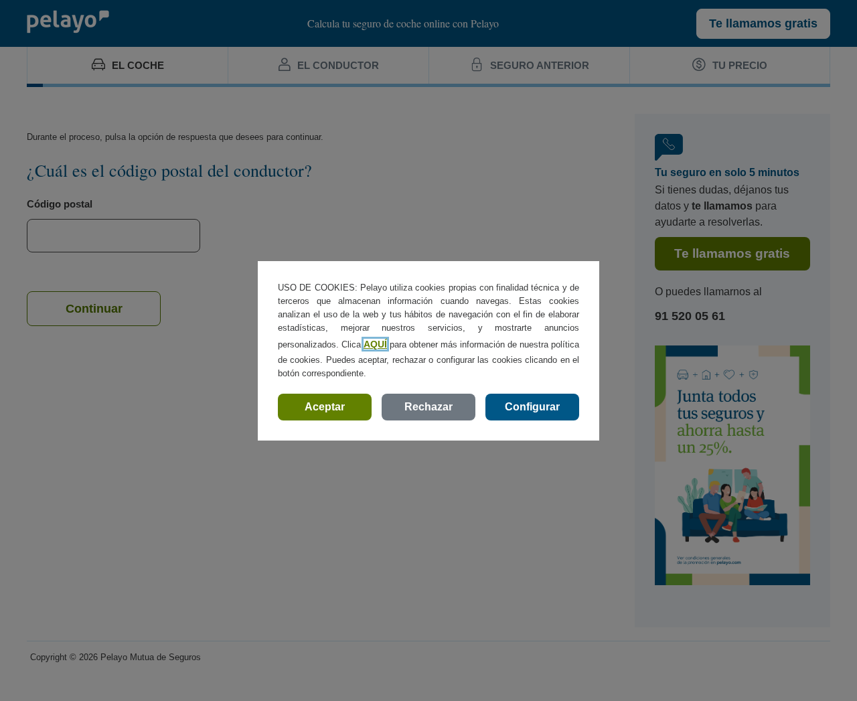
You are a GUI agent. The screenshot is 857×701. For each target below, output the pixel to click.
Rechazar (428, 406)
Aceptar (325, 406)
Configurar (532, 406)
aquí (375, 344)
